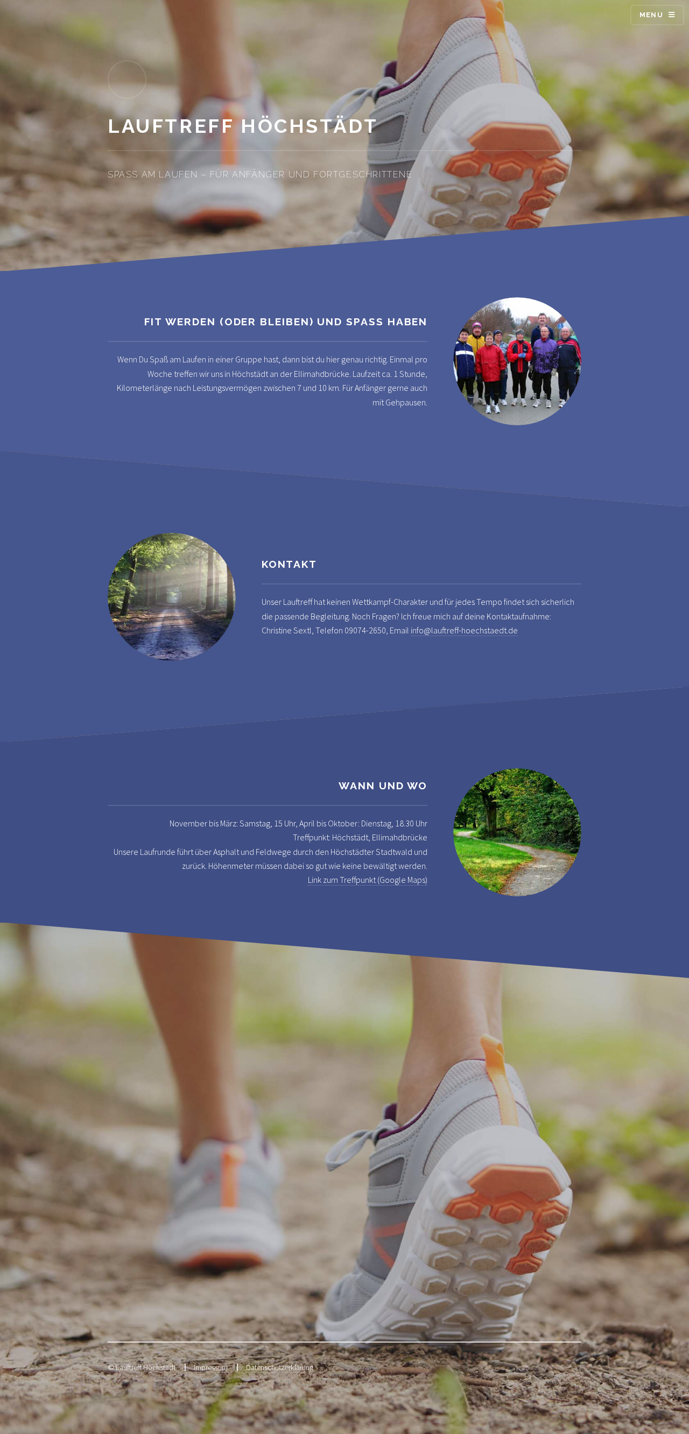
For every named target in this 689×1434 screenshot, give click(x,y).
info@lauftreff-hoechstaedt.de (464, 630)
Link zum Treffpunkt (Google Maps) (367, 879)
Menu (651, 15)
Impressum (211, 1367)
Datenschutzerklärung (279, 1367)
